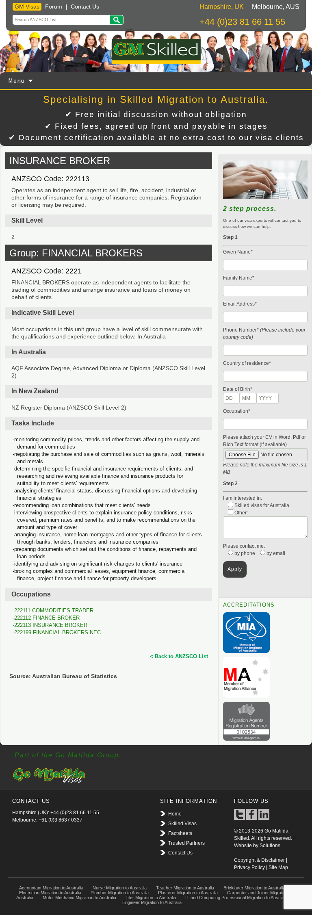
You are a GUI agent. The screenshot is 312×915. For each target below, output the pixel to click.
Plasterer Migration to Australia (188, 892)
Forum (53, 6)
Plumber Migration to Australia (120, 892)
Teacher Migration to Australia (185, 887)
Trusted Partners (186, 843)
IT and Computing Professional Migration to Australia (236, 897)
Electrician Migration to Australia (50, 892)
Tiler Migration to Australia (151, 897)
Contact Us (85, 6)
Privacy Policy (249, 867)
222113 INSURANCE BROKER (50, 625)
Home (175, 814)
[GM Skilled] (156, 51)
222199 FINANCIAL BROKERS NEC (57, 632)
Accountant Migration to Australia (51, 887)
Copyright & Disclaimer (259, 860)
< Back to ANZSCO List (179, 656)
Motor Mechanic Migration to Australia (79, 897)
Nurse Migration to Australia (120, 887)
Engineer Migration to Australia (152, 902)
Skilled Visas (182, 823)
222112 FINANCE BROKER (47, 618)
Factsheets (180, 833)
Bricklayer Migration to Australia (254, 887)
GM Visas (27, 6)
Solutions (270, 845)
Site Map (278, 867)
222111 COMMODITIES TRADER (53, 610)
